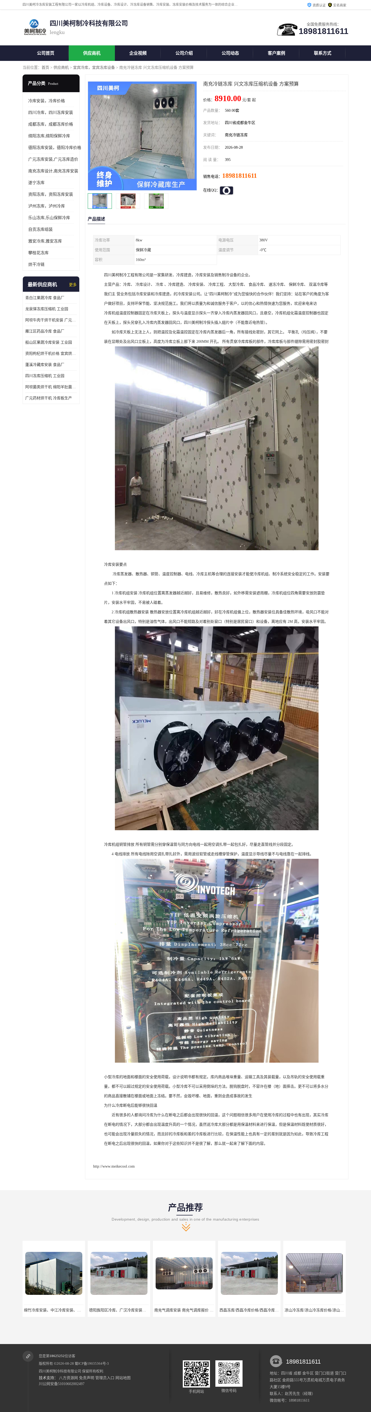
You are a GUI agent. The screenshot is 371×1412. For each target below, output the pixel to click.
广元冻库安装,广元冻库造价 (53, 159)
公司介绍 (184, 53)
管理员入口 (104, 1378)
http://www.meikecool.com (114, 1166)
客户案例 (276, 53)
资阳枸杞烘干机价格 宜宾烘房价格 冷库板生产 (51, 354)
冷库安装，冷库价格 (46, 101)
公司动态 (230, 53)
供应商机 (91, 53)
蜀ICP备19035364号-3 (92, 1363)
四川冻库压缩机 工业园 (44, 376)
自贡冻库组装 (40, 229)
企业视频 (138, 53)
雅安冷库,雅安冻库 (45, 241)
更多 (73, 285)
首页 (45, 68)
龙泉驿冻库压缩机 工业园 (46, 309)
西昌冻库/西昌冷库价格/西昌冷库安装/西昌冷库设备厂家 (201, 1310)
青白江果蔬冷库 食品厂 (44, 298)
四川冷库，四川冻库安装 (50, 112)
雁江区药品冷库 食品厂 (44, 331)
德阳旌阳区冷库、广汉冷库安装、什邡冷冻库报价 (66, 1310)
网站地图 (123, 1378)
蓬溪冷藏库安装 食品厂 (44, 365)
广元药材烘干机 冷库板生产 (48, 398)
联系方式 (322, 53)
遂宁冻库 (36, 183)
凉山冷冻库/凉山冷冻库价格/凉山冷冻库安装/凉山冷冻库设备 (270, 1310)
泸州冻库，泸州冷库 (46, 206)
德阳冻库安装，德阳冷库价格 (54, 147)
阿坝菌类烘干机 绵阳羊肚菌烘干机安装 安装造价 (51, 387)
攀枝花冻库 (38, 253)
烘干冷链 (36, 264)
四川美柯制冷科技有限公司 (60, 1371)
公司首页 (45, 53)
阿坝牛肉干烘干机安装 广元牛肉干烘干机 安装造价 (51, 320)
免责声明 (86, 1378)
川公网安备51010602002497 (61, 1384)
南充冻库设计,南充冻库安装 (53, 171)
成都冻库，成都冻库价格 (50, 124)
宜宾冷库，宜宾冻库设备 (94, 68)
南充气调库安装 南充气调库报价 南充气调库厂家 (130, 1310)
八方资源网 (68, 1378)
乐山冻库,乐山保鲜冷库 (49, 218)
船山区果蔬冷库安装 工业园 (48, 342)
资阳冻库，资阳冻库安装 (50, 194)
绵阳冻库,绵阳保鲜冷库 (49, 136)
